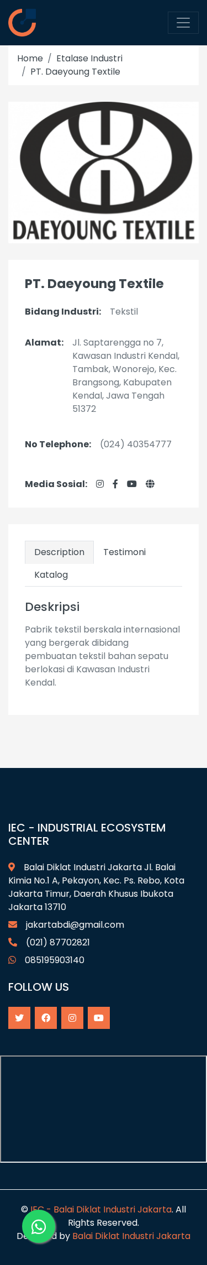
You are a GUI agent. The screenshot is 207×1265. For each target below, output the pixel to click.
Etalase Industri (89, 58)
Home (30, 58)
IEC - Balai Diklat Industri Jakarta (101, 1209)
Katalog (51, 574)
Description (59, 552)
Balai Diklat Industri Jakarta (131, 1236)
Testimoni (124, 552)
